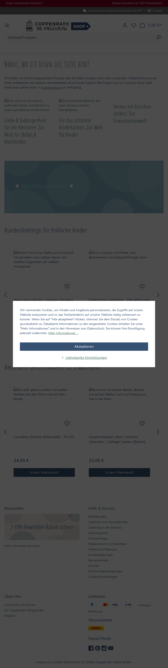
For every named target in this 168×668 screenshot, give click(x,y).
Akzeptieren (84, 346)
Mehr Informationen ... (63, 333)
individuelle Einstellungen (86, 357)
